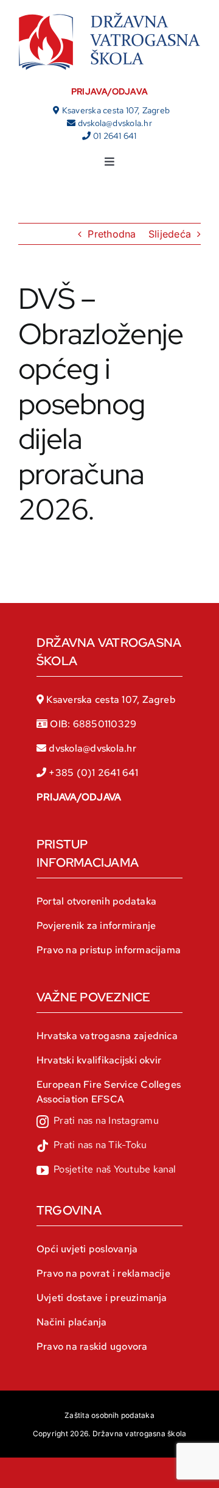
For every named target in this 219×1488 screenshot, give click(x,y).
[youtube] (106, 1171)
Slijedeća (169, 234)
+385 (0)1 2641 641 (93, 772)
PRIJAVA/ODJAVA (109, 91)
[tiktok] (91, 1146)
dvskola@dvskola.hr (115, 123)
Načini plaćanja (71, 1322)
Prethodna (112, 234)
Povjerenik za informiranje (96, 925)
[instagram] (97, 1122)
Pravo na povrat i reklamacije (103, 1273)
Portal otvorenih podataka (96, 901)
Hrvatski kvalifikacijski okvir (98, 1060)
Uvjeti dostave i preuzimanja (101, 1297)
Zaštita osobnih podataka (109, 1415)
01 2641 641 (115, 135)
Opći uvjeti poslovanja (86, 1249)
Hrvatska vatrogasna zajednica (107, 1035)
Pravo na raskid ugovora (92, 1346)
